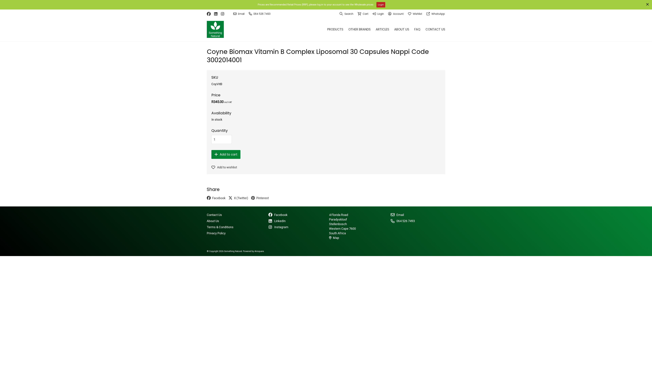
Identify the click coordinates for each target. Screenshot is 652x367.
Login (381, 4)
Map (336, 238)
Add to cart (228, 154)
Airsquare (259, 251)
